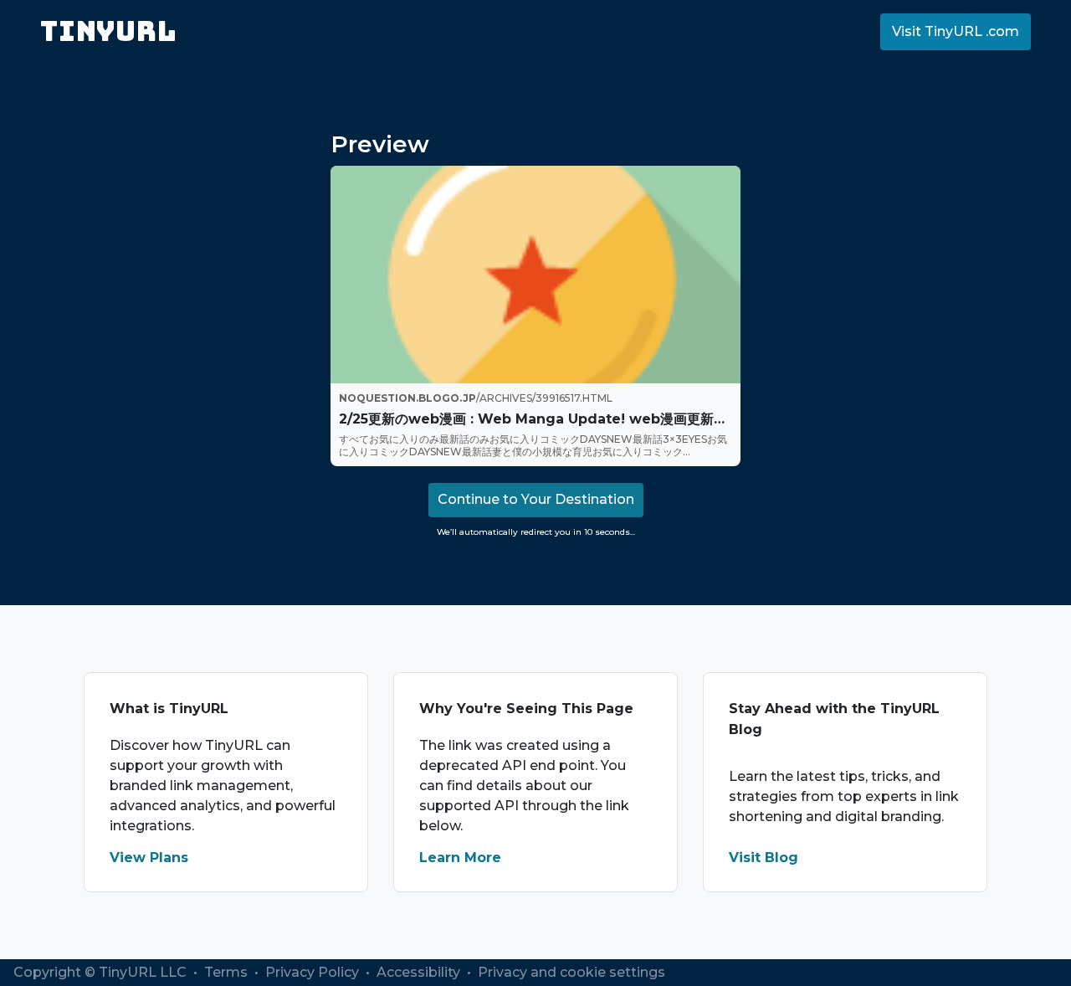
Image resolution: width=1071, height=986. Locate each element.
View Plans (149, 857)
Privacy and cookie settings (571, 972)
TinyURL (108, 31)
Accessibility (420, 972)
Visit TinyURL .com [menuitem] (955, 31)
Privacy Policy (313, 972)
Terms (227, 972)
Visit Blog (763, 857)
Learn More (460, 857)
